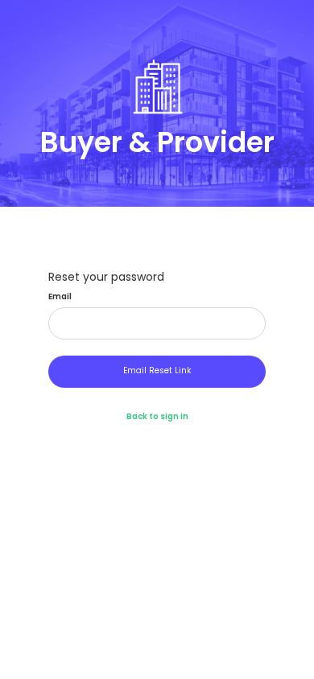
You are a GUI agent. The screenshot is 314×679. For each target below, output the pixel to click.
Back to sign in (157, 416)
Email (60, 296)
